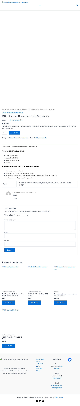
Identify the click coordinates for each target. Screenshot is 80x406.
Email (6, 241)
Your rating (9, 215)
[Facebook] (70, 360)
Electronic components (14, 109)
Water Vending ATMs (39, 368)
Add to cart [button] (8, 302)
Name (6, 232)
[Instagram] (43, 401)
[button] (77, 5)
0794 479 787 (57, 378)
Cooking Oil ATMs (40, 360)
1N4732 (36, 138)
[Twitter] (40, 401)
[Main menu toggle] (40, 5)
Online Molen (58, 397)
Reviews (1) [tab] (33, 146)
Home (4, 109)
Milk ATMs (40, 364)
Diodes (24, 109)
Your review (9, 220)
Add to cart (14, 133)
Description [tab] (6, 146)
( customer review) (16, 120)
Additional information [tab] (20, 146)
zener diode (42, 138)
